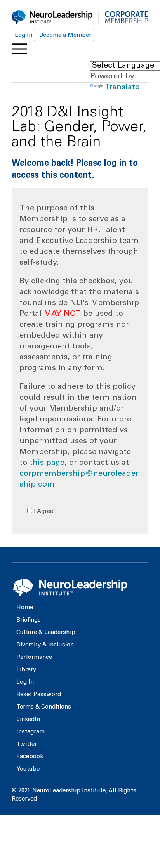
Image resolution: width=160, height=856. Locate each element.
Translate (121, 88)
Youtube (28, 769)
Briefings (28, 620)
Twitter (26, 744)
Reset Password (38, 695)
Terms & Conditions (43, 707)
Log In (23, 35)
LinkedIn (28, 720)
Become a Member (65, 35)
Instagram (30, 732)
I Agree (42, 512)
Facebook (29, 757)
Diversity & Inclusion (45, 645)
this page (47, 463)
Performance (34, 657)
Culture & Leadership (45, 633)
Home (24, 608)
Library (26, 670)
